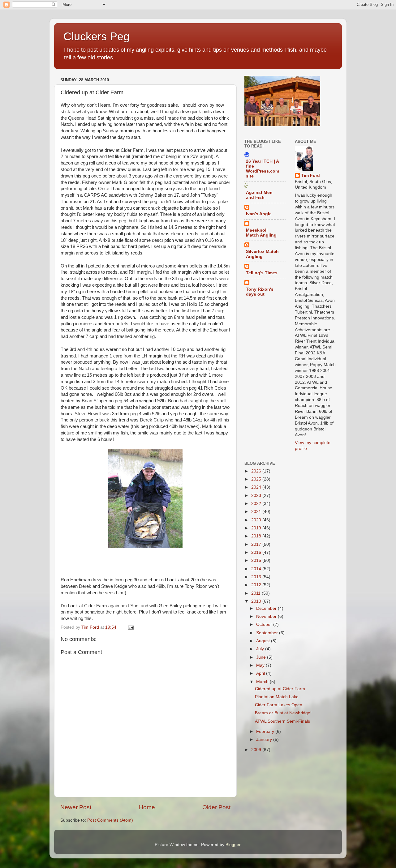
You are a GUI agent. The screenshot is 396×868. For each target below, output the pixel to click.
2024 (256, 487)
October (264, 624)
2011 (256, 593)
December (267, 608)
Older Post (216, 807)
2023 (256, 495)
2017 (256, 544)
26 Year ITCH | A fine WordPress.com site (262, 168)
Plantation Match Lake (277, 697)
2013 (256, 577)
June (261, 657)
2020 (256, 520)
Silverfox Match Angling (262, 254)
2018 (256, 536)
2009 (256, 749)
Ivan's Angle (259, 214)
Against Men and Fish (259, 195)
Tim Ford (310, 175)
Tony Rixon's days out (259, 292)
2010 (256, 601)
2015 (256, 560)
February (265, 731)
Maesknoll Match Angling (261, 232)
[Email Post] (130, 627)
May (261, 665)
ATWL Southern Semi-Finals (282, 721)
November (267, 616)
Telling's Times (262, 273)
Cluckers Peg (96, 36)
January (264, 739)
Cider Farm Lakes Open (278, 705)
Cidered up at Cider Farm (280, 688)
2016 (256, 552)
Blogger (233, 844)
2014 (256, 569)
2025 (256, 479)
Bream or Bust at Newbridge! (283, 713)
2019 (256, 528)
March (263, 681)
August (263, 641)
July (260, 649)
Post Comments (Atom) (110, 820)
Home (147, 807)
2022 (256, 503)
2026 (256, 471)
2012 (256, 585)
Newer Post (75, 807)
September (267, 633)
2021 (256, 511)
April (261, 673)
